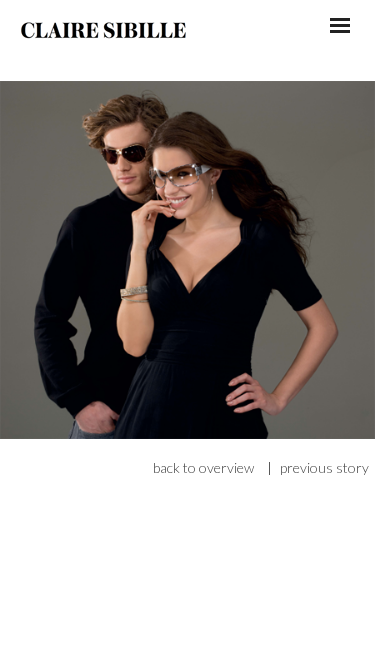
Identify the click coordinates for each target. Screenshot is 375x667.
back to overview (203, 467)
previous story (324, 467)
